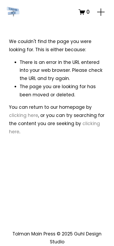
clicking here (23, 115)
